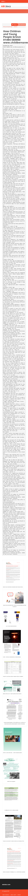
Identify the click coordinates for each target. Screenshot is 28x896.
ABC (6, 6)
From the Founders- (11, 781)
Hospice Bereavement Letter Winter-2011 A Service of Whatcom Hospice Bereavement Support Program (14, 723)
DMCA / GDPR (13, 894)
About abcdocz (6, 894)
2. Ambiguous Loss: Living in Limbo (11, 810)
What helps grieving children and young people (13, 586)
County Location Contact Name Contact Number (13, 676)
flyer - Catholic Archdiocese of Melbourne (12, 657)
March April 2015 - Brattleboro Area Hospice (12, 693)
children (15, 26)
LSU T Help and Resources (11, 626)
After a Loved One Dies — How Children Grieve (12, 752)
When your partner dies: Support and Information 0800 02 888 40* (14, 606)
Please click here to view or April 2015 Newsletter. (13, 841)
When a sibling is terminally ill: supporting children (14, 871)
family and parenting (7, 26)
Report (15, 24)
